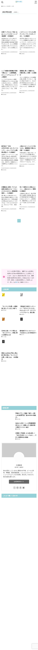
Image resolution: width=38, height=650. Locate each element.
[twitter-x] (14, 488)
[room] (20, 488)
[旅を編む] (19, 2)
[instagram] (17, 488)
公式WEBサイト (19, 481)
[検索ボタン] (2, 2)
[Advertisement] (19, 114)
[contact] (23, 488)
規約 (16, 282)
